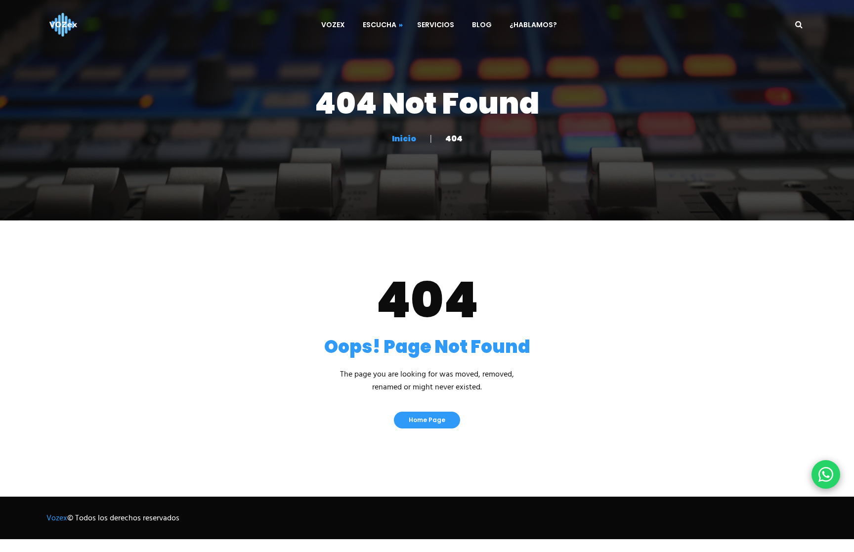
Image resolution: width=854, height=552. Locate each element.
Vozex (56, 518)
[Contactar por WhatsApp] (825, 474)
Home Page (427, 420)
